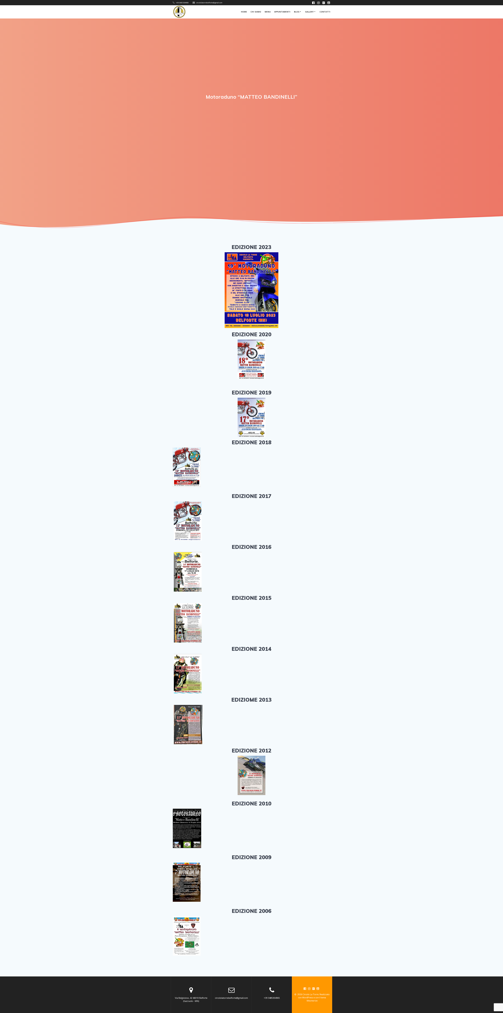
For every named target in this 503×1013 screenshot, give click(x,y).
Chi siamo (256, 11)
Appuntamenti (282, 11)
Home (244, 11)
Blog (296, 11)
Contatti (325, 11)
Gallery (309, 11)
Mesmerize (312, 1000)
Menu (268, 11)
